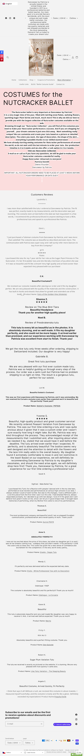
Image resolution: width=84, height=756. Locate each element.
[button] (7, 57)
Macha (48, 621)
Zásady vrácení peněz (72, 750)
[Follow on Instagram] (1, 56)
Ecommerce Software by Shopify (53, 750)
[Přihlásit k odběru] (41, 723)
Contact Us (77, 754)
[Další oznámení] (51, 18)
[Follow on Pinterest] (1, 60)
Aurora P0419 (48, 522)
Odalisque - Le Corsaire (48, 595)
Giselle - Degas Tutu (48, 552)
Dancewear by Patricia (36, 750)
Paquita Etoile (60, 697)
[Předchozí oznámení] (25, 18)
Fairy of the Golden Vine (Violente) (52, 294)
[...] (22, 294)
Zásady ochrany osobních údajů (56, 752)
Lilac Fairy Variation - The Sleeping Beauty (48, 671)
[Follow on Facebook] (1, 52)
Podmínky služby (73, 752)
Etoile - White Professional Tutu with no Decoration (48, 571)
